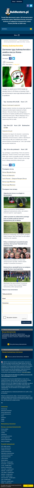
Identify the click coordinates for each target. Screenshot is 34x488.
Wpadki (2, 419)
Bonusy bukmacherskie (6, 448)
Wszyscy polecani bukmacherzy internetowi (18, 356)
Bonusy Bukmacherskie (6, 412)
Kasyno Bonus (4, 430)
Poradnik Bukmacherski (6, 414)
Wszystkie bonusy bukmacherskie (18, 344)
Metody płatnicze (4, 460)
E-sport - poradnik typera (6, 465)
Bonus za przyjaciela (5, 441)
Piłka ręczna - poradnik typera (7, 481)
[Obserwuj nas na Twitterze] (31, 5)
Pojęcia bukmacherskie (6, 456)
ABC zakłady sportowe (5, 446)
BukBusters (3, 417)
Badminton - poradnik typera (7, 474)
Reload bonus (4, 434)
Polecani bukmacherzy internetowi (11, 349)
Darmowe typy (4, 408)
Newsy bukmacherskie (24, 40)
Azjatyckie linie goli (7, 131)
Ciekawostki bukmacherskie (7, 455)
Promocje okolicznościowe (6, 436)
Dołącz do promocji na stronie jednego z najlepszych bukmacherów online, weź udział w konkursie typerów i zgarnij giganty (16, 203)
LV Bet (6, 127)
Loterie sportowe (4, 458)
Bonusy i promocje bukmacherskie (11, 329)
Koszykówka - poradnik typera (7, 463)
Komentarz (5, 303)
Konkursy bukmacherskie (6, 439)
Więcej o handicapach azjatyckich (11, 105)
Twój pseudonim (7, 294)
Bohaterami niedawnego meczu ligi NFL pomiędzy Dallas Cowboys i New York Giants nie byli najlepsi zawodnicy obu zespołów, (17, 227)
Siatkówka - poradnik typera (6, 470)
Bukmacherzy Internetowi (6, 410)
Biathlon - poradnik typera (6, 482)
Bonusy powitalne (4, 429)
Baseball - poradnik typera (6, 467)
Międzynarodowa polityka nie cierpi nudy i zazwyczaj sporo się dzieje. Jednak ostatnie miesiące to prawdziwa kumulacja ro (16, 252)
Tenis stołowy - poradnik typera (7, 472)
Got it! (28, 485)
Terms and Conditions (26, 372)
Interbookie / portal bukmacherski (10, 40)
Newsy (2, 415)
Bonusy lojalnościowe (5, 437)
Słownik (2, 421)
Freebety (3, 432)
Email (4, 298)
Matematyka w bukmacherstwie (7, 453)
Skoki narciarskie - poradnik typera (8, 477)
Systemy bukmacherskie (6, 451)
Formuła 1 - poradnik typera (6, 475)
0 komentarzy (9, 62)
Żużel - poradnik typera (6, 479)
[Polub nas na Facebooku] (27, 5)
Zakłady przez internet (5, 449)
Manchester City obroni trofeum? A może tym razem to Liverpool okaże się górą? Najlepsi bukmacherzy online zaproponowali (17, 276)
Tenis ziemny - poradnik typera (7, 468)
